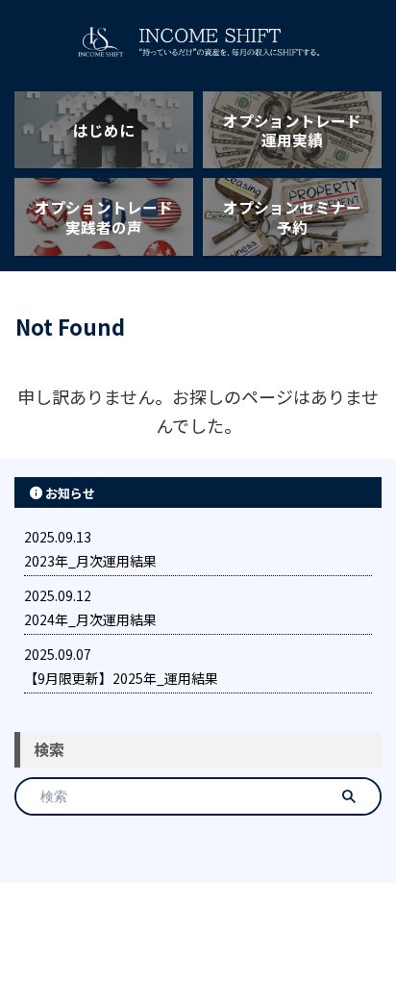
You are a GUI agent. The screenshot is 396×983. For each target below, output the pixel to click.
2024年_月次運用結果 (90, 619)
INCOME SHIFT (198, 921)
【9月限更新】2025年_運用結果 (121, 678)
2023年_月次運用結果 (90, 560)
